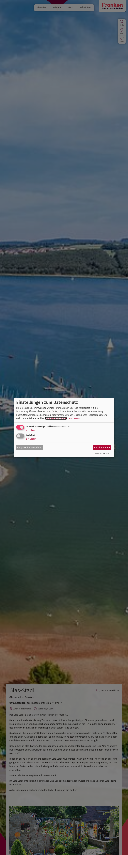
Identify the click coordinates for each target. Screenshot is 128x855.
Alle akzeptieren (102, 447)
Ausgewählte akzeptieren (29, 447)
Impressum (74, 418)
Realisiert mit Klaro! (103, 454)
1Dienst (31, 430)
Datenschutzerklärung (56, 418)
